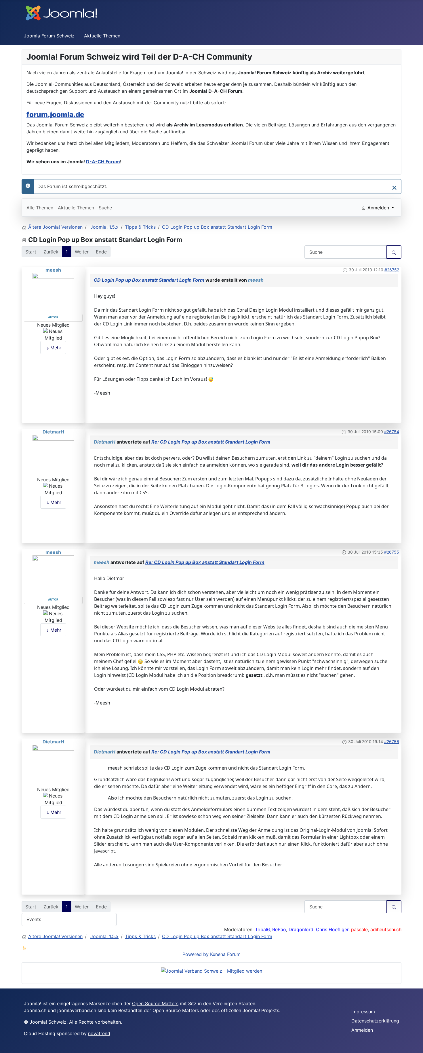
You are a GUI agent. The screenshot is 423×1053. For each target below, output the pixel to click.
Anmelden (362, 1030)
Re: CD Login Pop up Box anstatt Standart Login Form (210, 442)
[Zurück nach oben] (415, 1045)
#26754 (391, 431)
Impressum (363, 1011)
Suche (105, 208)
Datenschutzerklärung (375, 1021)
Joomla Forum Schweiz (49, 36)
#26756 (391, 741)
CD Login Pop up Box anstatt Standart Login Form (149, 280)
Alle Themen (39, 208)
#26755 (391, 552)
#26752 (391, 269)
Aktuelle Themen (102, 36)
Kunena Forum (225, 954)
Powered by (195, 954)
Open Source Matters (155, 1003)
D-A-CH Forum (103, 161)
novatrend (99, 1033)
